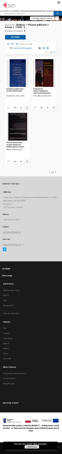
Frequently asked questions (14, 373)
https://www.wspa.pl (12, 244)
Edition (6, 348)
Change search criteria (42, 18)
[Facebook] (4, 249)
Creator (6, 333)
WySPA (6, 295)
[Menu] (58, 2)
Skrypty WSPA (8, 305)
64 (12, 43)
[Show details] (27, 108)
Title (5, 328)
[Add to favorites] (8, 108)
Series (5, 353)
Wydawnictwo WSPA (11, 290)
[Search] (58, 13)
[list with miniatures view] (43, 48)
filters (15, 37)
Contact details (9, 378)
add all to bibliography (22, 48)
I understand (32, 446)
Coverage (7, 358)
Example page (9, 383)
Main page (7, 275)
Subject (6, 343)
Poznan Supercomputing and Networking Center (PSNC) (31, 449)
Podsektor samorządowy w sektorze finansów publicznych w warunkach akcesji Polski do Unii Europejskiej (41, 91)
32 (8, 43)
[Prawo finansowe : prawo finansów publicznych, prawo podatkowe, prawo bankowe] (18, 127)
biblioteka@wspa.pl (12, 232)
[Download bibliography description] (15, 108)
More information (40, 444)
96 (17, 43)
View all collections (11, 313)
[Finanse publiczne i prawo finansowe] (18, 73)
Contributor (8, 338)
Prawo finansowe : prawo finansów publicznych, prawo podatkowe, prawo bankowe (15, 144)
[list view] (47, 48)
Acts (5, 300)
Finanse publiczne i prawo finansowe (15, 90)
